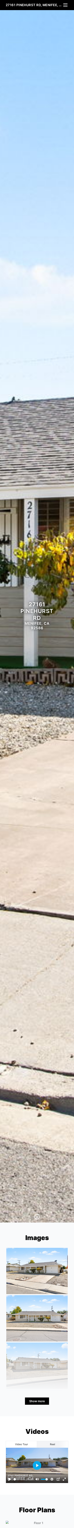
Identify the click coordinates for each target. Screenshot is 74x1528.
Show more (37, 1401)
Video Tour (21, 1444)
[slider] (19, 1479)
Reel (52, 1444)
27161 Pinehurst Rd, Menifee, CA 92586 (34, 5)
